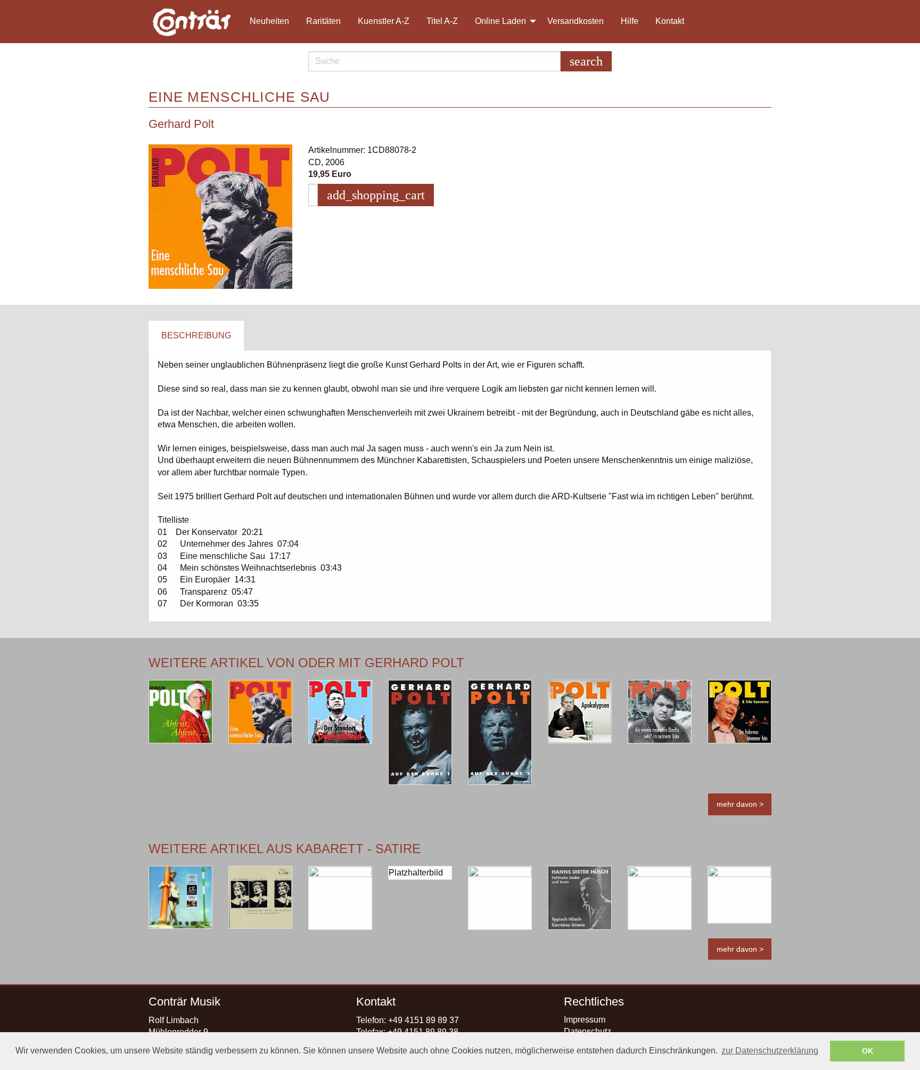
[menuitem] (197, 21)
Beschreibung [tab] (196, 335)
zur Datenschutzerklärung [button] (769, 1050)
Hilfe (629, 21)
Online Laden (500, 21)
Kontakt (669, 21)
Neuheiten (269, 21)
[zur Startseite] (193, 21)
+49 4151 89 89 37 (423, 1020)
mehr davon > (740, 804)
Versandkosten (575, 21)
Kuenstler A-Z (383, 21)
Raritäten (323, 21)
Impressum (584, 1019)
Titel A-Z (442, 21)
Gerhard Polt (181, 124)
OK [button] (867, 1051)
